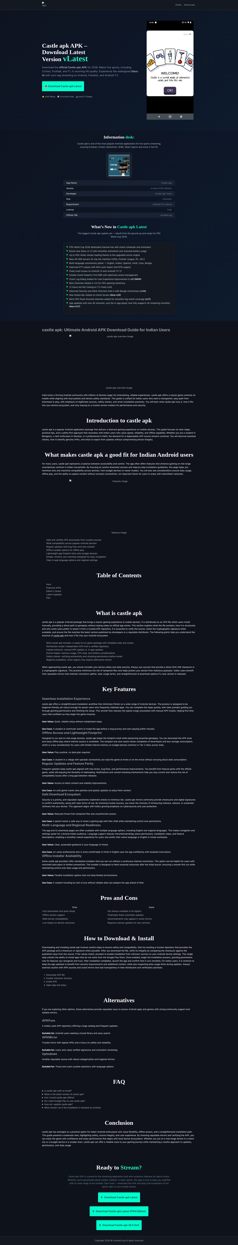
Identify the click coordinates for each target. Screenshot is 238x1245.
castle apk (59, 635)
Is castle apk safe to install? (58, 1091)
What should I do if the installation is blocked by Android (72, 1107)
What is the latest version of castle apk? (64, 1094)
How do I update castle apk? (58, 1104)
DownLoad (189, 5)
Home (178, 5)
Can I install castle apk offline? (59, 1097)
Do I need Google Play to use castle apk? (64, 1101)
